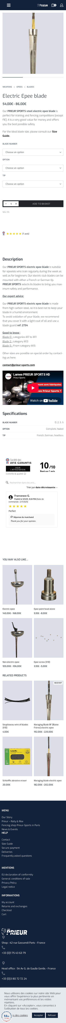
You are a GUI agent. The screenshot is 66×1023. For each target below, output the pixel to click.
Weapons (7, 87)
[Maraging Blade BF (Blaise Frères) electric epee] (48, 700)
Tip (4, 175)
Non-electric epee (11, 662)
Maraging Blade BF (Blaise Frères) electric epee (46, 726)
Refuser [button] (52, 1015)
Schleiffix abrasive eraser (15, 780)
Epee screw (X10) (42, 662)
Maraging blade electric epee (48, 780)
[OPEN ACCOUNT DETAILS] (61, 5)
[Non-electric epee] (17, 637)
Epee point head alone (44, 609)
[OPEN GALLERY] (33, 43)
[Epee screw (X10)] (48, 637)
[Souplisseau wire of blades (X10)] (17, 700)
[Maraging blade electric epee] (48, 756)
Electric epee (9, 609)
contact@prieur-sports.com (19, 365)
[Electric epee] (17, 585)
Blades (30, 87)
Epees (20, 87)
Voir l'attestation (17, 468)
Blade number (10, 144)
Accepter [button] (38, 1015)
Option (6, 159)
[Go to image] (13, 77)
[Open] (9, 5)
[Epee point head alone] (48, 585)
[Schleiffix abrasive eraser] (17, 756)
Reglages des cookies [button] (16, 1015)
